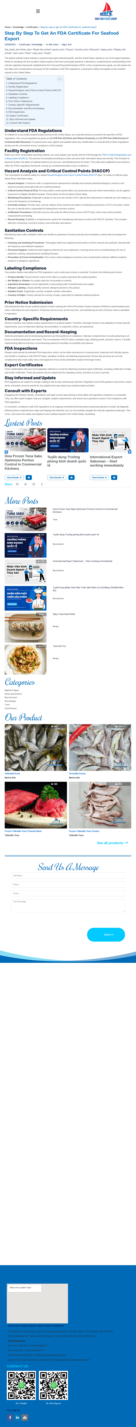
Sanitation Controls (17, 94)
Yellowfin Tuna (76, 835)
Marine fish (74, 778)
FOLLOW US (13, 1410)
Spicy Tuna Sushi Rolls (64, 614)
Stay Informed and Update (22, 119)
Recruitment (58, 544)
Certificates (32, 27)
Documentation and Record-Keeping (26, 108)
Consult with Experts (20, 123)
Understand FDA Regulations (22, 83)
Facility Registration (18, 87)
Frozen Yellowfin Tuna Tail (82, 831)
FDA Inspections (16, 112)
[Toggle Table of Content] (58, 79)
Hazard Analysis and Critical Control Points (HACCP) (34, 90)
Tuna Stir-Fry (59, 646)
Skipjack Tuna (76, 773)
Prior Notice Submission (20, 101)
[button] (38, 11)
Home (7, 27)
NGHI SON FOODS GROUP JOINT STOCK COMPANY (36, 1326)
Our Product (23, 717)
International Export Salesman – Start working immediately (107, 461)
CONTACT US (17, 1366)
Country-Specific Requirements (23, 105)
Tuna (55, 519)
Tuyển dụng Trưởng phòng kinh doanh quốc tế (66, 461)
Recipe (56, 626)
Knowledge (18, 27)
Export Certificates (19, 115)
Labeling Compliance (18, 97)
